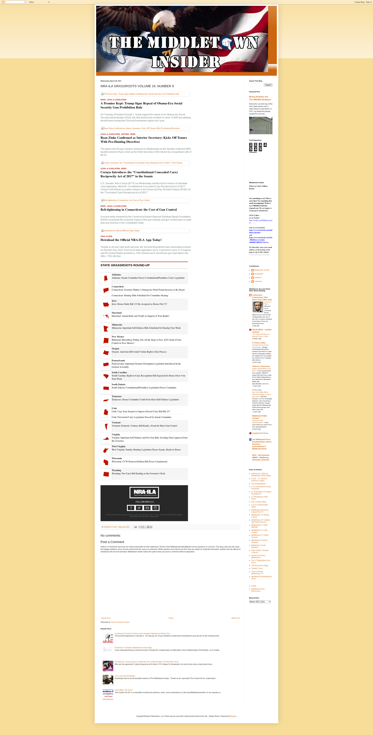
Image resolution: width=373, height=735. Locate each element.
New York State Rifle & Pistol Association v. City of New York (261, 394)
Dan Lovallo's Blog (258, 502)
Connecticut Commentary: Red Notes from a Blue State (262, 297)
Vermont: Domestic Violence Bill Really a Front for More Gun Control (144, 425)
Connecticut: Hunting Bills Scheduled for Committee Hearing (140, 295)
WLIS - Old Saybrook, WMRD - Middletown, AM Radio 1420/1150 (261, 457)
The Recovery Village (259, 566)
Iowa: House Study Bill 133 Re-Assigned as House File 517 (139, 303)
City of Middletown (258, 484)
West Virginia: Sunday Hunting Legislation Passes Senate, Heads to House (146, 449)
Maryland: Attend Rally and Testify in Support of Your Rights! (140, 315)
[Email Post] (135, 527)
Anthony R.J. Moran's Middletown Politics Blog (261, 475)
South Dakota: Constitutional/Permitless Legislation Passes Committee (144, 387)
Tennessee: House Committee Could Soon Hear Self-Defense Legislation (145, 399)
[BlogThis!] (142, 527)
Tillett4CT (258, 278)
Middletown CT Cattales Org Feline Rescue (260, 521)
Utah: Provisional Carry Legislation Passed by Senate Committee (141, 417)
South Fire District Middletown (258, 556)
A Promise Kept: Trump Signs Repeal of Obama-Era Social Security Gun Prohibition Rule (141, 105)
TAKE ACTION (106, 236)
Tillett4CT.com (257, 568)
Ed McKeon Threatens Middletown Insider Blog (133, 648)
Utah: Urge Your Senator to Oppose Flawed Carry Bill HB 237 (141, 411)
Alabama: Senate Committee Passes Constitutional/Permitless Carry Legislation (148, 277)
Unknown (258, 281)
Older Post (235, 618)
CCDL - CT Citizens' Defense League (259, 480)
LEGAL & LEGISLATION (116, 100)
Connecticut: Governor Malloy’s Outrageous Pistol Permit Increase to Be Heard (148, 289)
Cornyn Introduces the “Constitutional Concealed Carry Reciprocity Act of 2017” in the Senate (139, 174)
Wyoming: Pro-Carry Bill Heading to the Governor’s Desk (138, 473)
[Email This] (140, 527)
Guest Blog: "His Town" (124, 690)
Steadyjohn (258, 274)
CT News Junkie (259, 343)
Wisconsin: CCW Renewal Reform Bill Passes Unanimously (140, 461)
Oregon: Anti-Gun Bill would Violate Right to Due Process (139, 351)
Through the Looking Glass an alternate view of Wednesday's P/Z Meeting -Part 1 (147, 662)
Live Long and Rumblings (125, 676)
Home (171, 618)
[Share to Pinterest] (151, 527)
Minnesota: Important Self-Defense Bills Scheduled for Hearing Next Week (146, 327)
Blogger (233, 716)
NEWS (103, 100)
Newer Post (105, 618)
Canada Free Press (260, 433)
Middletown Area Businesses (258, 590)
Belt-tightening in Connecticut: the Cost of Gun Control (139, 209)
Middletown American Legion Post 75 (259, 511)
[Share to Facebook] (148, 527)
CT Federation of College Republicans (261, 493)
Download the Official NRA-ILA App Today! (131, 239)
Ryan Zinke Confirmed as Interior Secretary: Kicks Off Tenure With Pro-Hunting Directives (144, 139)
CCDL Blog (256, 390)
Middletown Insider (261, 270)
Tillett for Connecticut (261, 366)
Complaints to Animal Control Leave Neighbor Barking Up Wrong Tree (142, 634)
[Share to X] (145, 527)
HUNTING (125, 134)
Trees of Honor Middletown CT (257, 573)
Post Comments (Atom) (120, 622)
